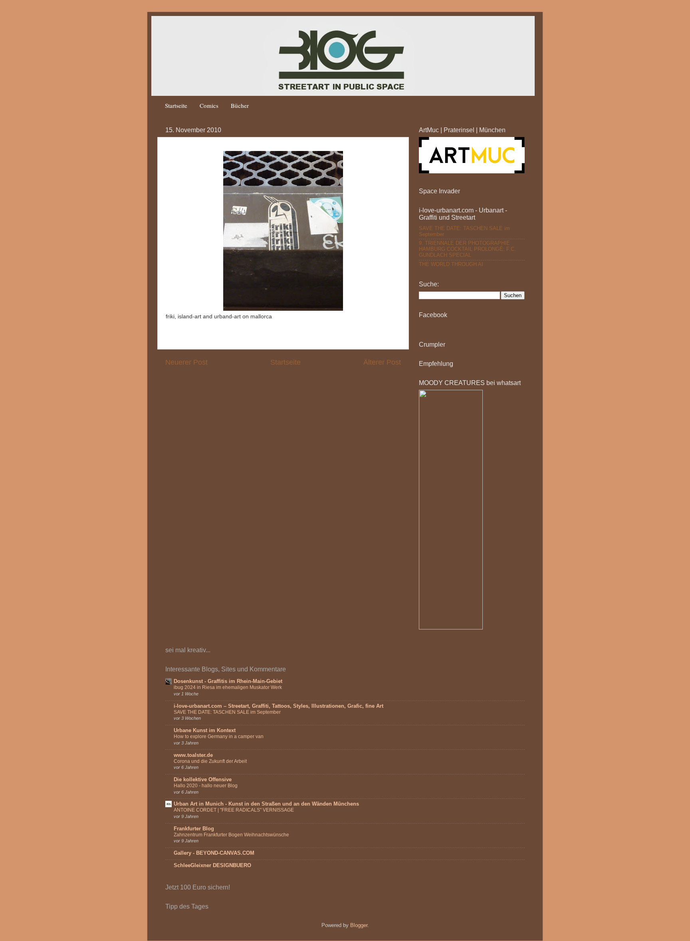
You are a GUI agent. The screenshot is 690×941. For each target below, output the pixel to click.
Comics (209, 105)
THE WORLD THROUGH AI (451, 264)
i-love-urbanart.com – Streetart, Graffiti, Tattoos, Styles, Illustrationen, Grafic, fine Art (278, 706)
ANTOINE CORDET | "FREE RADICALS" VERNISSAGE (234, 810)
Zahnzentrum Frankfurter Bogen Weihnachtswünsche (231, 835)
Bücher (240, 105)
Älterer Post (382, 362)
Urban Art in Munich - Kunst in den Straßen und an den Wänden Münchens (266, 804)
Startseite (176, 105)
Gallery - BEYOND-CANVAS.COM (214, 853)
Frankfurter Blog (194, 829)
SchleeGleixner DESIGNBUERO (212, 865)
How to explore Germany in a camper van (219, 736)
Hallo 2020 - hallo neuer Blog (206, 785)
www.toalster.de (193, 755)
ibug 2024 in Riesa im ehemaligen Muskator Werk (228, 687)
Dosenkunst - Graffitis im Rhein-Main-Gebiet (228, 681)
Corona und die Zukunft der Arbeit (210, 761)
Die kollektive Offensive (203, 779)
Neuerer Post (186, 362)
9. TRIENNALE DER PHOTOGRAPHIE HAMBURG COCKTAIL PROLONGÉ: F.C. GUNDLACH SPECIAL (467, 249)
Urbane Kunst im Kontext (205, 730)
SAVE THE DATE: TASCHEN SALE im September (227, 712)
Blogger (358, 925)
